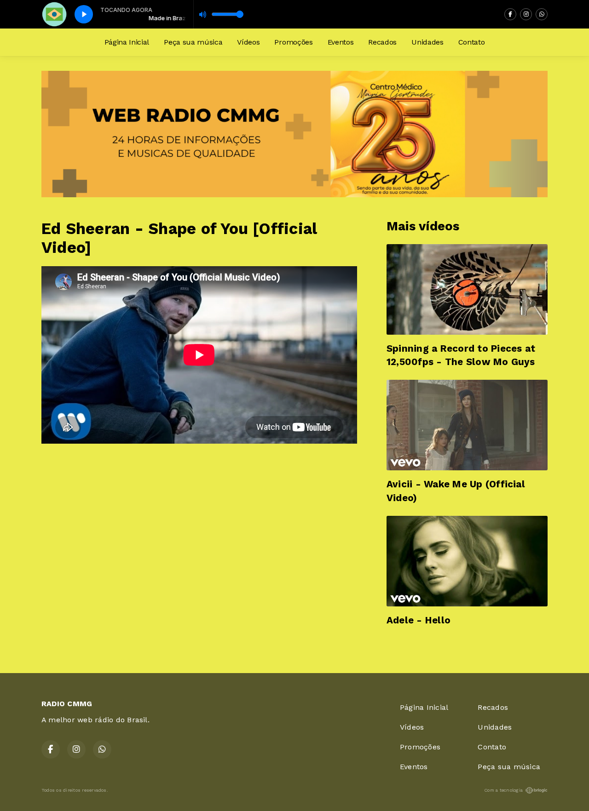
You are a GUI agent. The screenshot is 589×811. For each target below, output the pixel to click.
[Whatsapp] (542, 14)
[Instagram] (526, 14)
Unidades (427, 42)
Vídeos (248, 42)
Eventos (341, 42)
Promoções (293, 42)
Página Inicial (127, 42)
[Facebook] (510, 14)
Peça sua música (193, 42)
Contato (471, 42)
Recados (382, 42)
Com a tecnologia (503, 790)
